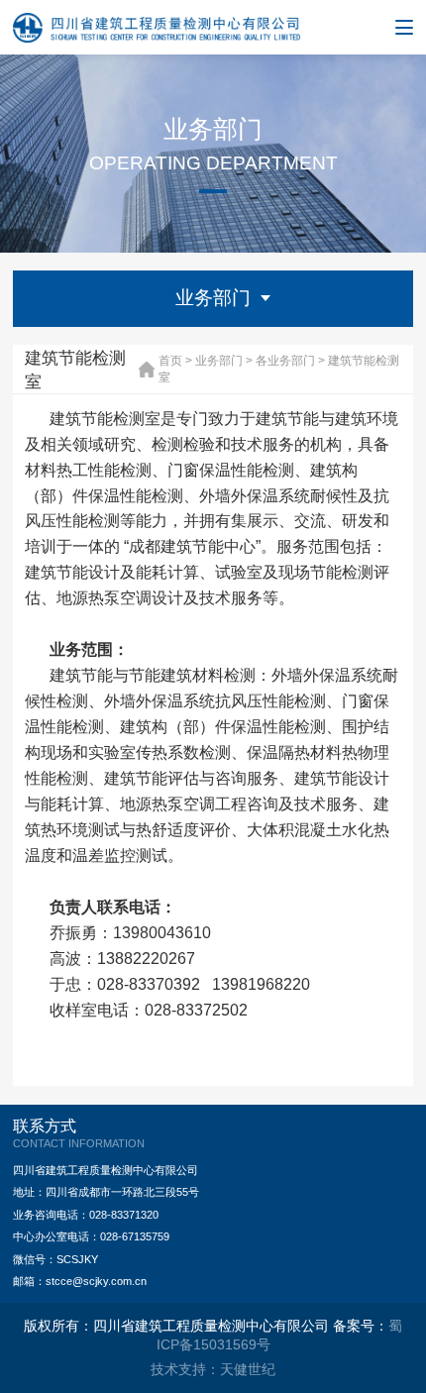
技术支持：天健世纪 (213, 1369)
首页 (170, 361)
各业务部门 (285, 361)
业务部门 (219, 361)
